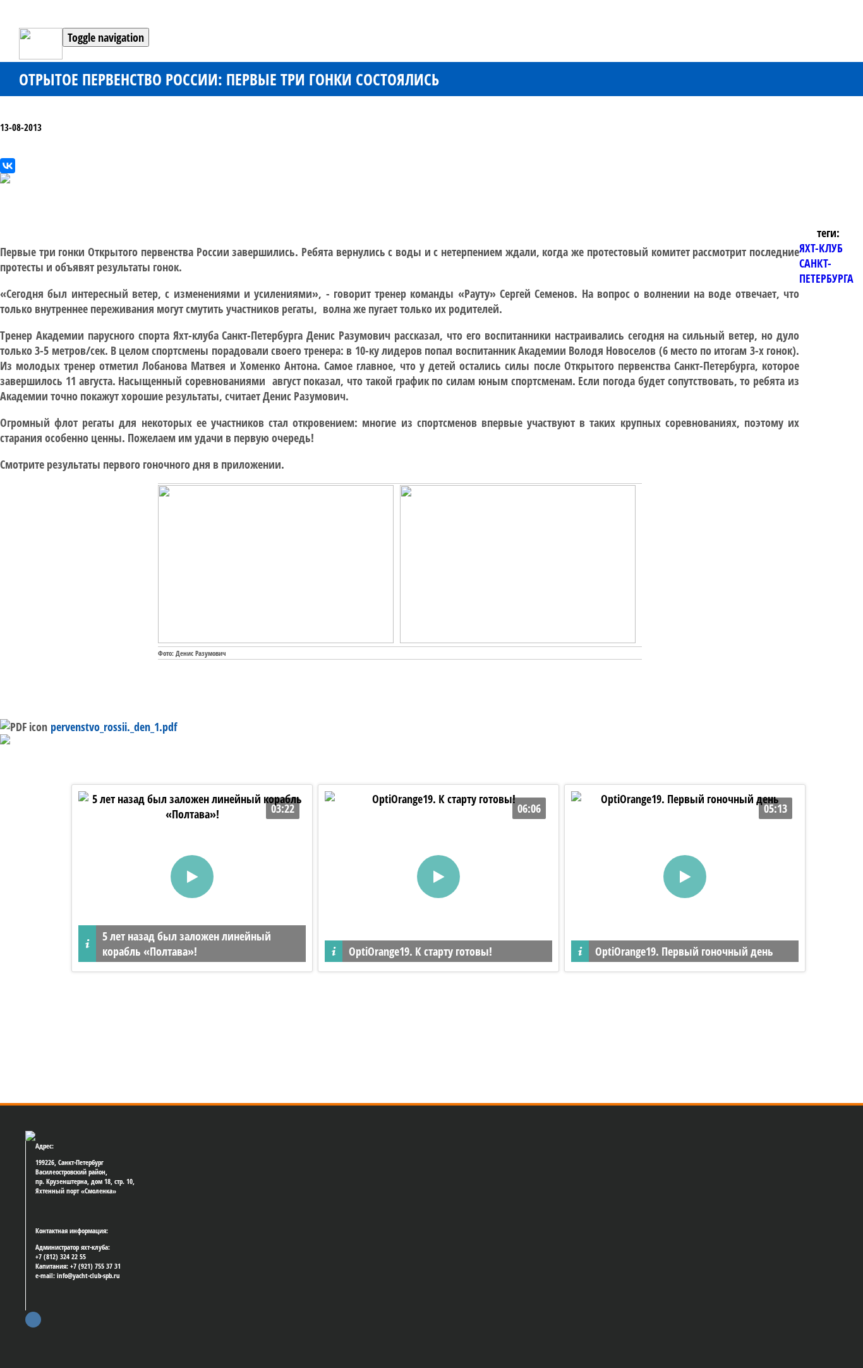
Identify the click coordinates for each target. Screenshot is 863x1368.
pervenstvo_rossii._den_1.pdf (114, 726)
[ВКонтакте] (7, 165)
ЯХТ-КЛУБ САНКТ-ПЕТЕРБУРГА (826, 263)
